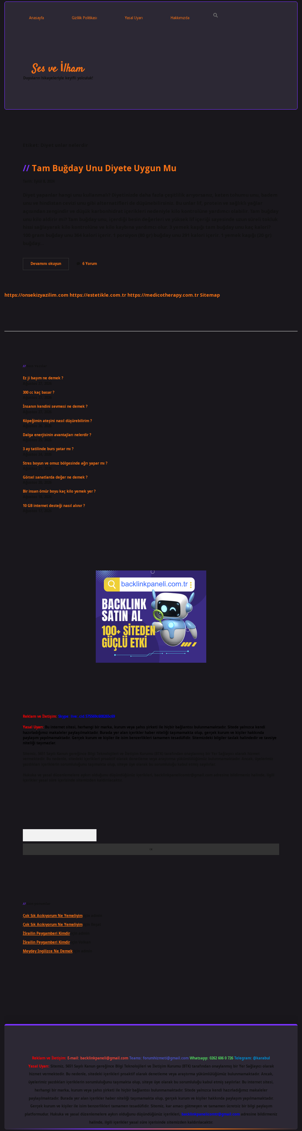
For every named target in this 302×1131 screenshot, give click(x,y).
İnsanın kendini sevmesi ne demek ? (55, 406)
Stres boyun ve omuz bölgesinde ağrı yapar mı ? (65, 463)
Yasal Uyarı (134, 17)
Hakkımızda (180, 17)
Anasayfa (36, 17)
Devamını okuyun (50, 265)
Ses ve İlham (58, 68)
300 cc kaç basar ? (39, 392)
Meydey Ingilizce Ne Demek (48, 951)
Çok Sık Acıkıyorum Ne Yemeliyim (52, 915)
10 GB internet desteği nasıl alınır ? (54, 505)
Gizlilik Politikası (84, 17)
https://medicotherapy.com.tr (163, 295)
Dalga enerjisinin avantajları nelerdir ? (57, 434)
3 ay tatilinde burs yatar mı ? (48, 448)
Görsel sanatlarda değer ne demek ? (55, 477)
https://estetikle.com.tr (98, 295)
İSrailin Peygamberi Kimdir (46, 933)
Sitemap (210, 295)
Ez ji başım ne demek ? (43, 378)
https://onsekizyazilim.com (36, 295)
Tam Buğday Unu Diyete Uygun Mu (104, 168)
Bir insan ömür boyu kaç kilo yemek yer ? (59, 491)
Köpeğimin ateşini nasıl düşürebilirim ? (57, 420)
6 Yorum (89, 263)
